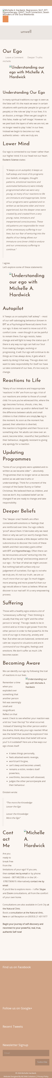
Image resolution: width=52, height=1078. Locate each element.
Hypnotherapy (23, 550)
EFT (5, 324)
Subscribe (42, 1062)
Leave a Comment (14, 57)
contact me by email (18, 873)
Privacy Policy (42, 1076)
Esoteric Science (11, 159)
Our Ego (12, 51)
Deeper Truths (34, 57)
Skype (43, 889)
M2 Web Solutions (28, 1076)
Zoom (10, 893)
